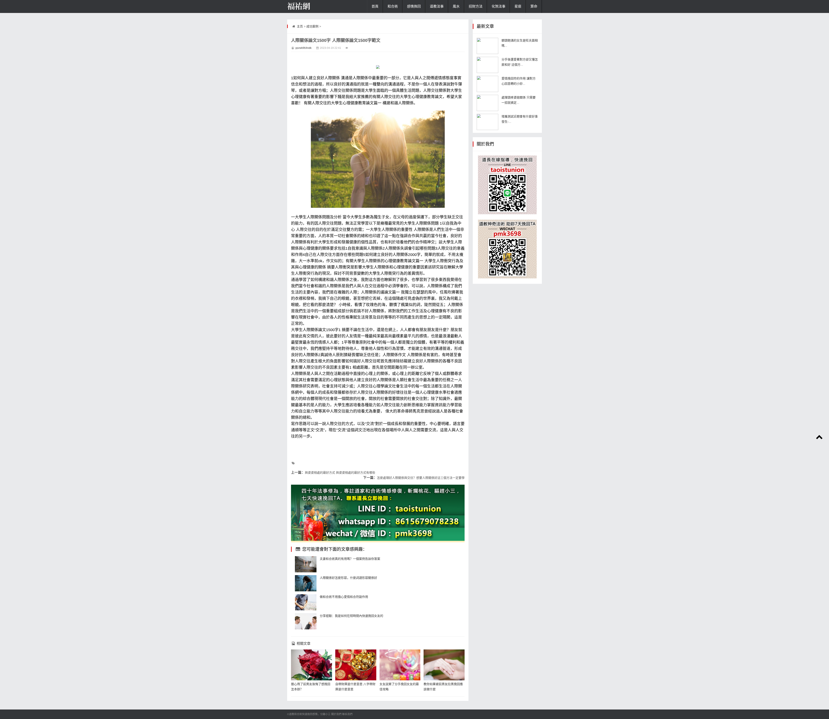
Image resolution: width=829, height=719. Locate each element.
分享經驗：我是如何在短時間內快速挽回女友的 (351, 615)
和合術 (393, 6)
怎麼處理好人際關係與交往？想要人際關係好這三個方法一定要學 (421, 477)
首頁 (375, 6)
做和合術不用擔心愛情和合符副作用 (344, 596)
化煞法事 (498, 6)
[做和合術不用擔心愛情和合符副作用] (305, 602)
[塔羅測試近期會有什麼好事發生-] (487, 122)
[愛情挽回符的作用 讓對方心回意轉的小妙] (487, 84)
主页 (300, 26)
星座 (517, 6)
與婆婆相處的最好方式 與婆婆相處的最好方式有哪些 (340, 472)
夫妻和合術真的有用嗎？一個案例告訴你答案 (350, 558)
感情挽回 (414, 6)
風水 (456, 6)
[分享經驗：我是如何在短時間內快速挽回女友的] (305, 621)
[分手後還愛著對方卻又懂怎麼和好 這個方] (487, 65)
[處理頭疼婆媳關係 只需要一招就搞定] (487, 103)
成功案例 (312, 26)
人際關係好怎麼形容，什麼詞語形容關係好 (348, 577)
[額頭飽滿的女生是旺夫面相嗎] (487, 46)
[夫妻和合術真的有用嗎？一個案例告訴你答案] (305, 564)
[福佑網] (308, 6)
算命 (533, 6)
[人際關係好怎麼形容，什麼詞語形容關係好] (305, 583)
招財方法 (476, 6)
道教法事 (437, 6)
